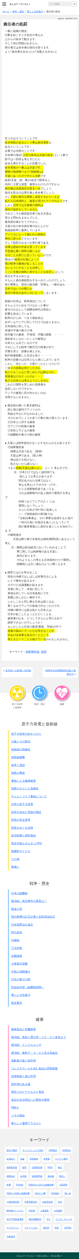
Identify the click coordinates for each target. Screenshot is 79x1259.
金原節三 (11, 1158)
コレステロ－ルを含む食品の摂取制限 (34, 1068)
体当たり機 (40, 1193)
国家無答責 (32, 652)
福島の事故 (18, 773)
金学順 (23, 1176)
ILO (48, 1219)
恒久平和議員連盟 (15, 1219)
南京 (60, 1167)
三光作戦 (16, 948)
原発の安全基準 (20, 820)
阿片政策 (16, 932)
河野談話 (53, 1150)
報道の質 (16, 909)
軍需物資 (34, 1158)
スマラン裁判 (61, 1158)
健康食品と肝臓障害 (23, 1029)
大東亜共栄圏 (19, 963)
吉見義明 (58, 1210)
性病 (57, 1227)
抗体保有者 (47, 1201)
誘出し (62, 1176)
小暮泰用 (63, 1184)
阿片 (60, 1201)
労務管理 (11, 1236)
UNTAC (68, 1227)
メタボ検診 (18, 1115)
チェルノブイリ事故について (29, 796)
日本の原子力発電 (22, 804)
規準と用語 (18, 765)
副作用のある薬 (20, 1084)
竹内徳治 (55, 1193)
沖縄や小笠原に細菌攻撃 (18, 1193)
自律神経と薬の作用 (23, 1076)
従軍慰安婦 (37, 1167)
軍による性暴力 (20, 995)
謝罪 (44, 652)
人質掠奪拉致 (13, 1201)
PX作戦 (19, 1184)
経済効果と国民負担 (23, 835)
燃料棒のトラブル (15, 1210)
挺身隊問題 (37, 1176)
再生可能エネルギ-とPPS (26, 843)
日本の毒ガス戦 (20, 979)
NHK (50, 1167)
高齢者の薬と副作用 (23, 1060)
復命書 (51, 1176)
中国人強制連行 (20, 971)
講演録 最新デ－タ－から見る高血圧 (34, 1053)
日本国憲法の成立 (22, 924)
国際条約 (11, 1176)
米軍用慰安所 (30, 1201)
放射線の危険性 (20, 749)
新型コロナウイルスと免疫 (27, 1092)
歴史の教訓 (12, 1150)
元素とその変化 (20, 741)
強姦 (22, 1158)
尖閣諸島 (16, 956)
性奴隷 (32, 1210)
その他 (15, 859)
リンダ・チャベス (63, 1219)
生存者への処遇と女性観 (18, 670)
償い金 (67, 1193)
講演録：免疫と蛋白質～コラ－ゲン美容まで (38, 1037)
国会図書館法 (35, 1219)
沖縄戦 (15, 940)
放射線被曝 (18, 757)
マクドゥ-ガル (31, 1227)
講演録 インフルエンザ (26, 1045)
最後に (15, 867)
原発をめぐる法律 (22, 828)
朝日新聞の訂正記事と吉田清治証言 (33, 916)
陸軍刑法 (66, 1150)
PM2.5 (15, 1107)
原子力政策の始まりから (26, 734)
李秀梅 (46, 1158)
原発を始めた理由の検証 (26, 812)
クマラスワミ (13, 1227)
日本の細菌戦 (19, 893)
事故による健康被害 (23, 781)
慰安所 (46, 1227)
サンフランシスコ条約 (32, 1150)
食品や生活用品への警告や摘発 (30, 1100)
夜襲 (9, 1184)
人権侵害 (44, 1210)
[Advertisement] (39, 95)
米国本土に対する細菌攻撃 (41, 1184)
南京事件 (16, 1003)
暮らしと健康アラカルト (26, 1123)
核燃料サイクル (20, 851)
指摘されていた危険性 (25, 788)
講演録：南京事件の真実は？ (29, 901)
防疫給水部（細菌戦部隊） (27, 987)
